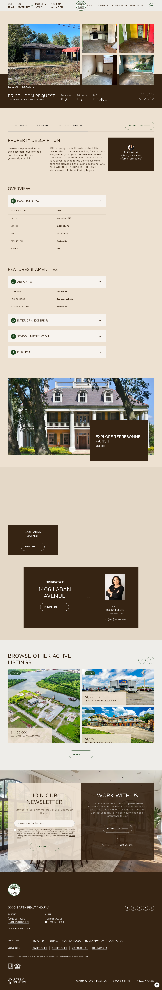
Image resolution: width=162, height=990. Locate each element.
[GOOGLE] (139, 908)
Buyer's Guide (39, 948)
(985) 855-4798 (132, 155)
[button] (139, 126)
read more (100, 446)
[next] (150, 660)
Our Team (11, 5)
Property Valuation (57, 5)
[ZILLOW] (145, 908)
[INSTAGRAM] (151, 908)
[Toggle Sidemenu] (151, 5)
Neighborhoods (71, 940)
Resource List (80, 948)
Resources (136, 5)
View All (136, 70)
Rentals (87, 5)
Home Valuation (94, 940)
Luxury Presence (97, 980)
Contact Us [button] (115, 940)
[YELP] (133, 908)
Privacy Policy (145, 980)
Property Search (40, 5)
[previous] (142, 660)
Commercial (102, 5)
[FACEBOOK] (127, 908)
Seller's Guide (59, 948)
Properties (38, 940)
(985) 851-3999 (126, 845)
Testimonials (99, 948)
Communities (120, 5)
